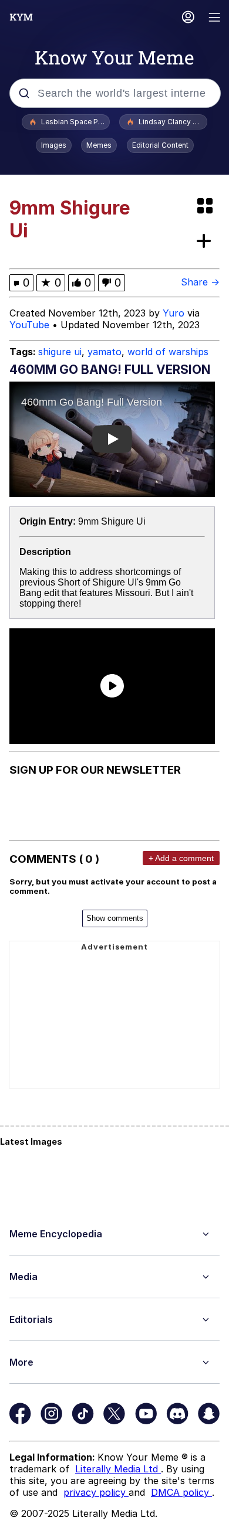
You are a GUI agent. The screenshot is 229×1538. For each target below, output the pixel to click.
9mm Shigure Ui (112, 521)
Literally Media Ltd (118, 1469)
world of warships (167, 352)
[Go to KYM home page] (21, 17)
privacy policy (96, 1492)
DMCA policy (181, 1492)
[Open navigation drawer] (215, 18)
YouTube (29, 325)
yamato (104, 352)
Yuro (173, 313)
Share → (200, 282)
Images (53, 145)
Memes (99, 145)
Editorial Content (160, 145)
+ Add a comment (181, 858)
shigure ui (60, 352)
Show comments (114, 918)
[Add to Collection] (206, 242)
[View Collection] (206, 206)
